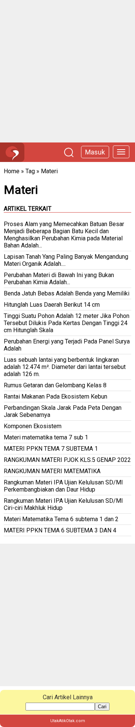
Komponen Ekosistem (33, 426)
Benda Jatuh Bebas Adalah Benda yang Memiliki (66, 293)
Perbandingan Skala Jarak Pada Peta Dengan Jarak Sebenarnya (63, 411)
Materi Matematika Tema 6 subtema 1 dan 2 (61, 519)
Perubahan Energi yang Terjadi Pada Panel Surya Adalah (67, 345)
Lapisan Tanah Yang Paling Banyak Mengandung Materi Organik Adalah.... (66, 260)
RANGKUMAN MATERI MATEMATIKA (52, 471)
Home (12, 171)
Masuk (95, 152)
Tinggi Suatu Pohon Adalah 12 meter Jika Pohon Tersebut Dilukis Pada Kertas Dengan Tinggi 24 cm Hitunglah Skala (66, 323)
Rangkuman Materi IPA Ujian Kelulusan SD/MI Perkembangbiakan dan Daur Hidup (63, 486)
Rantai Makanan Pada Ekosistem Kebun (55, 396)
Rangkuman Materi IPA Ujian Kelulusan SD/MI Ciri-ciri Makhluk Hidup (63, 504)
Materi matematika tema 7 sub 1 (46, 437)
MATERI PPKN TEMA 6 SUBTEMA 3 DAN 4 (60, 530)
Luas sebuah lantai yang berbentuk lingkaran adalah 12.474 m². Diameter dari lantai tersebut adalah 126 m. (65, 367)
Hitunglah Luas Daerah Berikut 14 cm (52, 304)
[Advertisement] (67, 71)
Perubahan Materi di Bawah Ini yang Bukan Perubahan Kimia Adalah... (59, 278)
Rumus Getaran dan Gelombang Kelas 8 (55, 385)
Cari (102, 706)
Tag (30, 171)
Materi (49, 171)
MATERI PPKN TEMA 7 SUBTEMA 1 (51, 448)
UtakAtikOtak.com (67, 720)
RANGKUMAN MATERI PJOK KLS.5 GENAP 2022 (67, 459)
